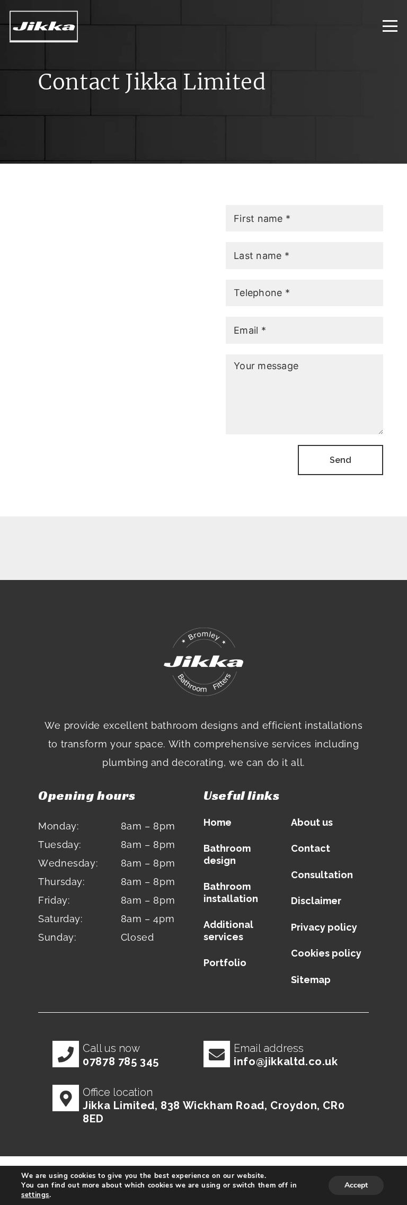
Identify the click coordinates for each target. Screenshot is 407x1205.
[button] (390, 26)
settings (35, 1195)
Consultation (322, 874)
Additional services (228, 930)
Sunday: (57, 937)
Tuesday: (59, 844)
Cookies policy (326, 953)
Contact (310, 848)
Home (218, 822)
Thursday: (61, 881)
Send (340, 460)
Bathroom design (227, 854)
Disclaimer (316, 900)
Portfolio (225, 962)
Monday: (58, 826)
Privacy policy (324, 927)
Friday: (53, 900)
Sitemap (311, 979)
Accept (356, 1185)
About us (312, 822)
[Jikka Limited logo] (44, 26)
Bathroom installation (231, 892)
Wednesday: (68, 863)
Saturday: (60, 918)
